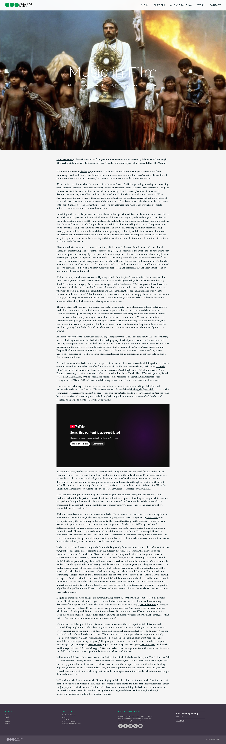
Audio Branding (181, 5)
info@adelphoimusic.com (71, 724)
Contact (215, 5)
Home (7, 715)
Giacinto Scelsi (147, 644)
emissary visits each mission (152, 520)
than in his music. (148, 604)
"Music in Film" (64, 159)
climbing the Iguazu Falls (142, 389)
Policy (7, 724)
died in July (85, 171)
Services (159, 5)
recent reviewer (68, 336)
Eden (151, 369)
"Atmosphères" (95, 644)
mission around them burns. (121, 531)
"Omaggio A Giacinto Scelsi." (103, 648)
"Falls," (113, 376)
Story (201, 5)
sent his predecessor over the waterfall (107, 392)
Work (145, 5)
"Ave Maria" (152, 517)
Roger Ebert (93, 284)
